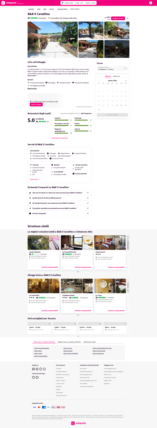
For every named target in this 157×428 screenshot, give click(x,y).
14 (117, 96)
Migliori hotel (107, 380)
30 (125, 105)
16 (125, 96)
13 (112, 96)
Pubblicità (59, 386)
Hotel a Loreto (38, 353)
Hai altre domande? (39, 213)
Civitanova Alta (69, 3)
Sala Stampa (59, 392)
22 (121, 100)
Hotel (38, 9)
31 (99, 109)
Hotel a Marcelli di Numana (41, 348)
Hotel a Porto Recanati (99, 351)
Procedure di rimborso (86, 371)
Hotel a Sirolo (38, 351)
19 (108, 100)
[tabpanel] (78, 352)
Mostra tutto (32, 88)
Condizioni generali (61, 371)
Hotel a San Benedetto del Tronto (102, 348)
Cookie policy (60, 377)
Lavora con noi (60, 383)
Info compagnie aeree (86, 374)
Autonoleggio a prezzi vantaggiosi (113, 371)
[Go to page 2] (78, 271)
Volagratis (31, 9)
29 (121, 105)
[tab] (44, 342)
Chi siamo (58, 368)
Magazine (106, 383)
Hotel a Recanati (68, 351)
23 (125, 100)
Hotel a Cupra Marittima (40, 356)
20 (112, 100)
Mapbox (80, 106)
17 (99, 100)
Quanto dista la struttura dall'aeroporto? (47, 198)
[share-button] (127, 18)
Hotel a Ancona (67, 348)
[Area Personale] (152, 3)
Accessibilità (83, 383)
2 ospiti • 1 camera (90, 3)
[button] (53, 40)
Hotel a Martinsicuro (98, 353)
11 (103, 96)
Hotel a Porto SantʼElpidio (70, 353)
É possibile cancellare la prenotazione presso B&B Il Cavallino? (54, 208)
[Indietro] (99, 80)
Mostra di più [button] (34, 179)
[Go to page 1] (77, 271)
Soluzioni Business (61, 395)
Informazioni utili (84, 377)
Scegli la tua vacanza (110, 377)
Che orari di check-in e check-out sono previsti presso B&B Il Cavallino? (57, 193)
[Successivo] (125, 80)
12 (108, 96)
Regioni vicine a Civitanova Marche (69, 342)
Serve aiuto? (83, 368)
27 (112, 105)
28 (117, 105)
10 (99, 96)
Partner (58, 389)
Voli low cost (107, 374)
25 (103, 105)
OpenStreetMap (87, 106)
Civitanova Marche (62, 9)
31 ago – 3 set (79, 3)
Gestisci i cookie (60, 380)
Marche (52, 9)
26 (108, 105)
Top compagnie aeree (110, 368)
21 (117, 100)
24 (99, 105)
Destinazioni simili (90, 342)
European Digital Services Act (88, 380)
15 (121, 96)
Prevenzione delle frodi (86, 386)
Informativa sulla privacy (63, 374)
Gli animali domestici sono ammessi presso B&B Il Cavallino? (53, 203)
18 (103, 100)
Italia (45, 9)
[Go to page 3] (79, 271)
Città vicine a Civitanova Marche (44, 342)
